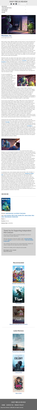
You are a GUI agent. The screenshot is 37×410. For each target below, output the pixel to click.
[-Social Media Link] (11, 4)
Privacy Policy (19, 405)
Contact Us (9, 405)
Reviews (4, 6)
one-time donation (28, 238)
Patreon (4, 11)
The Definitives (7, 8)
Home (3, 405)
